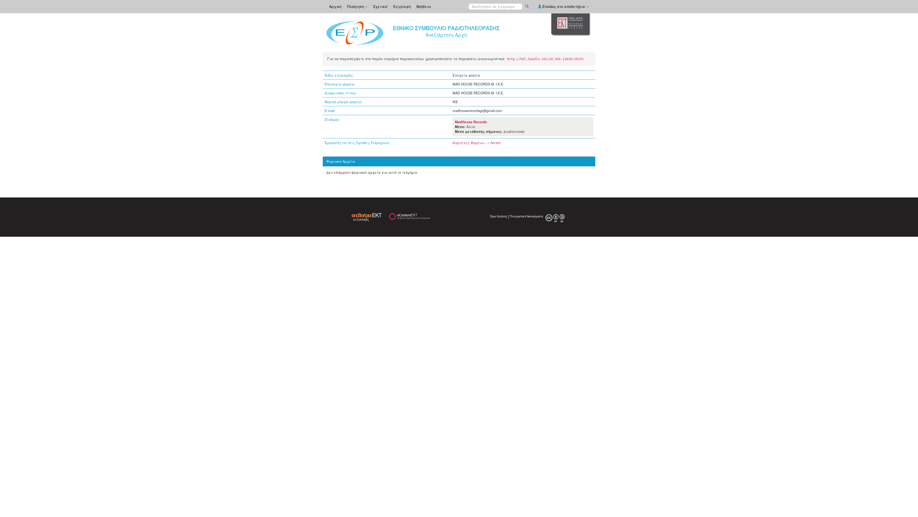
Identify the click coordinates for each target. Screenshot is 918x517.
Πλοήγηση (356, 6)
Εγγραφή (402, 6)
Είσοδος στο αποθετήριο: (563, 6)
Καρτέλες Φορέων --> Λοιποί (477, 142)
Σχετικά (380, 6)
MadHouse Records (471, 121)
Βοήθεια (423, 6)
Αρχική (335, 6)
